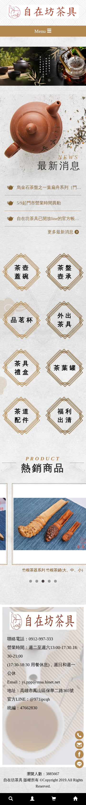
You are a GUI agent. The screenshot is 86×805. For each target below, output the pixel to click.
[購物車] (53, 799)
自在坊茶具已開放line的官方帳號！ (49, 218)
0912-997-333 (41, 638)
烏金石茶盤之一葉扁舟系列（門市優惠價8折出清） (49, 187)
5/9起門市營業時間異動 (39, 203)
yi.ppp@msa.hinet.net (41, 682)
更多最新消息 (60, 232)
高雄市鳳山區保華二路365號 (47, 690)
